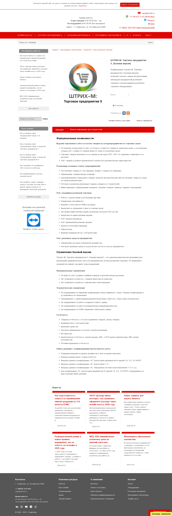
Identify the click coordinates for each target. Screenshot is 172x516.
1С (127, 35)
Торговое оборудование (48, 35)
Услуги (136, 35)
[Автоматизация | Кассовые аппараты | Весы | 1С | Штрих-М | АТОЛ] (22, 25)
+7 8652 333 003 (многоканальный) (137, 27)
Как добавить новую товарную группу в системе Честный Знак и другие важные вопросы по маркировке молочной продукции (33, 186)
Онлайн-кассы (23, 35)
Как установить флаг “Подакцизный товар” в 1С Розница (30, 135)
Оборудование (133, 488)
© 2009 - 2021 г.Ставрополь (26, 512)
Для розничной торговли (102, 50)
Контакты (94, 484)
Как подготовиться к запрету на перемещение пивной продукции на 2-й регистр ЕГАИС (32, 58)
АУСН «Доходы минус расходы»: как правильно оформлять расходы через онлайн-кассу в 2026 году (33, 69)
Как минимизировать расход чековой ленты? (31, 175)
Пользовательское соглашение (102, 499)
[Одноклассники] (128, 113)
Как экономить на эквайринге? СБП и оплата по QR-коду (32, 166)
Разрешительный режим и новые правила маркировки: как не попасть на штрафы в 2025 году (33, 88)
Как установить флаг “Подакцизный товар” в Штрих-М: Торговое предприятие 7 (33, 146)
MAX (152, 24)
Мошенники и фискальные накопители (137, 438)
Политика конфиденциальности (103, 495)
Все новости (33, 108)
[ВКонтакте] (124, 113)
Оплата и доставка (98, 488)
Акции (61, 495)
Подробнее (82, 6)
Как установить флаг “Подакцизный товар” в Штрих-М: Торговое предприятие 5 (33, 157)
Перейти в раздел (34, 197)
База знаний (63, 488)
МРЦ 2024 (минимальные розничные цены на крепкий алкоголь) (31, 98)
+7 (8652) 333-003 (23, 489)
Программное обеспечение (107, 35)
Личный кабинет (65, 499)
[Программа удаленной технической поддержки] (33, 220)
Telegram (150, 20)
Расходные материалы (77, 35)
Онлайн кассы (133, 499)
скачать (41, 229)
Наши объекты (96, 491)
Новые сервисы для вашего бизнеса (30, 78)
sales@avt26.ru (148, 13)
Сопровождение (65, 491)
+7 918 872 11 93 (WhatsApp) (142, 16)
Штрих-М (87, 50)
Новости (62, 484)
